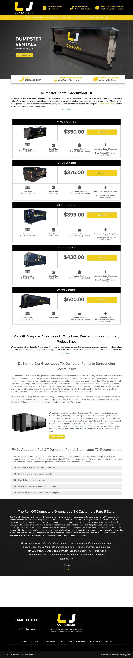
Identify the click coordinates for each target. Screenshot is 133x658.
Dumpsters (38, 18)
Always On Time (107, 80)
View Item (102, 132)
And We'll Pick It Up (68, 80)
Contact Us (81, 18)
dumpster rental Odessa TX (79, 426)
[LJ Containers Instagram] (111, 619)
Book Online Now (24, 55)
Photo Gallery (96, 18)
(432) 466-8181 (81, 6)
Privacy (109, 641)
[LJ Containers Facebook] (101, 620)
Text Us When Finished (70, 77)
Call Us (29, 77)
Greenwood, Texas (107, 104)
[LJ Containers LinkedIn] (106, 619)
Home (27, 18)
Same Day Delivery (109, 77)
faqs (63, 18)
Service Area (52, 18)
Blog (70, 18)
